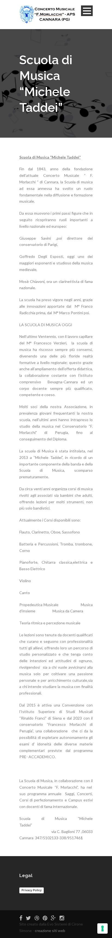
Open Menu (87, 10)
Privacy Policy (31, 890)
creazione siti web (50, 930)
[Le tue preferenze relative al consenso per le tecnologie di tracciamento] (102, 928)
